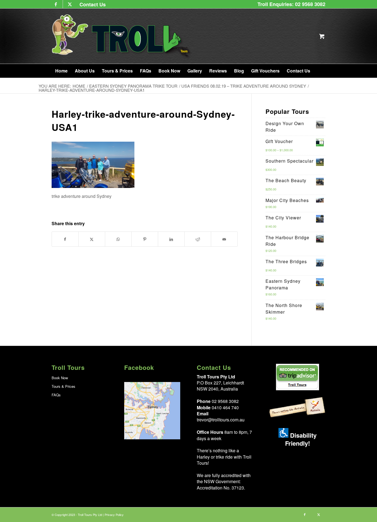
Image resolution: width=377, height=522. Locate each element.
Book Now (60, 377)
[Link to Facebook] (56, 4)
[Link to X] (70, 4)
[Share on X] (92, 239)
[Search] (318, 71)
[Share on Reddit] (198, 239)
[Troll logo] (122, 36)
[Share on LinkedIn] (171, 239)
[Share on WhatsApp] (118, 239)
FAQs (56, 394)
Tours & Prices (63, 386)
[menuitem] (91, 4)
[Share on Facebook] (65, 239)
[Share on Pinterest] (145, 239)
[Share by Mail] (224, 239)
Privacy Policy (114, 514)
